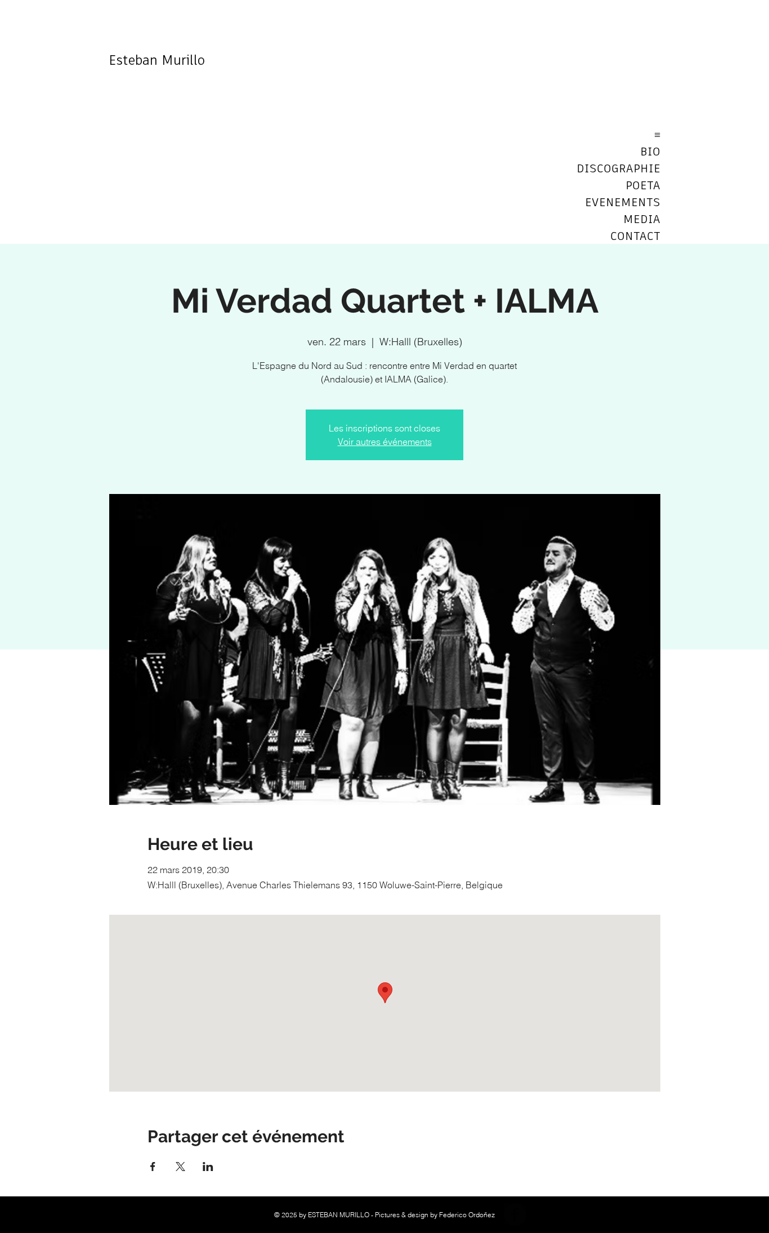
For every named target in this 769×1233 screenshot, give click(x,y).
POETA (642, 186)
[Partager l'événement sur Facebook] (152, 1166)
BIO (650, 152)
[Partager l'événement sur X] (180, 1166)
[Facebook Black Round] (515, 1214)
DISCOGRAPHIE (620, 169)
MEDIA (641, 219)
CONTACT (635, 236)
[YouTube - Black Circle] (542, 1214)
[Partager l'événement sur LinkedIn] (208, 1166)
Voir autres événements (385, 441)
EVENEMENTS (622, 202)
